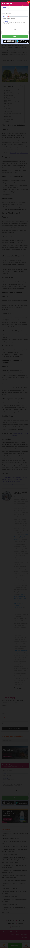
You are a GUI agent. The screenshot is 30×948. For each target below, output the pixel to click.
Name (5, 7)
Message (5, 21)
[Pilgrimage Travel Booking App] (9, 43)
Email (4, 12)
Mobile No (6, 16)
